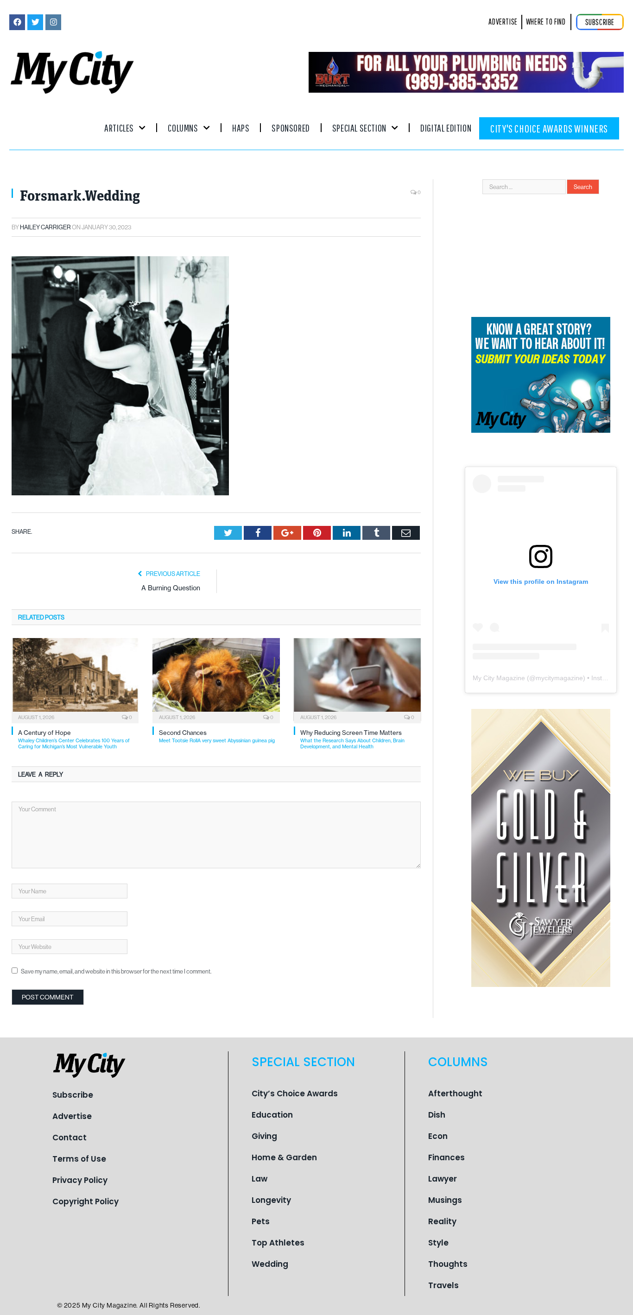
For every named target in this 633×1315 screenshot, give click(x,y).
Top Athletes (278, 1242)
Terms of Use (79, 1158)
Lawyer (442, 1178)
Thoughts (448, 1264)
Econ (438, 1136)
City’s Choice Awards (295, 1093)
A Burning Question (170, 588)
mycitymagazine (559, 678)
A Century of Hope (74, 739)
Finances (446, 1157)
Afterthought (455, 1093)
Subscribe (72, 1094)
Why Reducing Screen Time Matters (352, 739)
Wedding (270, 1264)
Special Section (359, 127)
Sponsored (291, 127)
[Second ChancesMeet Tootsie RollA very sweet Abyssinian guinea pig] (215, 679)
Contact (69, 1137)
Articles (119, 127)
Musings (445, 1200)
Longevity (271, 1200)
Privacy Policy (80, 1180)
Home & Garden (284, 1157)
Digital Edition (445, 127)
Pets (261, 1221)
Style (438, 1242)
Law (259, 1178)
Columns (183, 127)
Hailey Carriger (45, 227)
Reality (442, 1221)
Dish (436, 1114)
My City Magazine (499, 678)
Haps (240, 127)
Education (272, 1114)
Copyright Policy (85, 1201)
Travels (443, 1285)
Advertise (72, 1116)
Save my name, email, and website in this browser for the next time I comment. (116, 971)
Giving (264, 1136)
